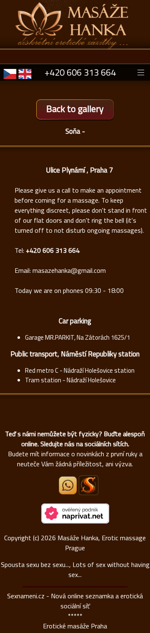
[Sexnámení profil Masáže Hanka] (88, 485)
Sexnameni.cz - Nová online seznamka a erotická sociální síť (75, 601)
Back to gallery (75, 109)
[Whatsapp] (68, 492)
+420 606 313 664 (80, 72)
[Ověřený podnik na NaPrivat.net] (75, 521)
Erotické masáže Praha (75, 626)
